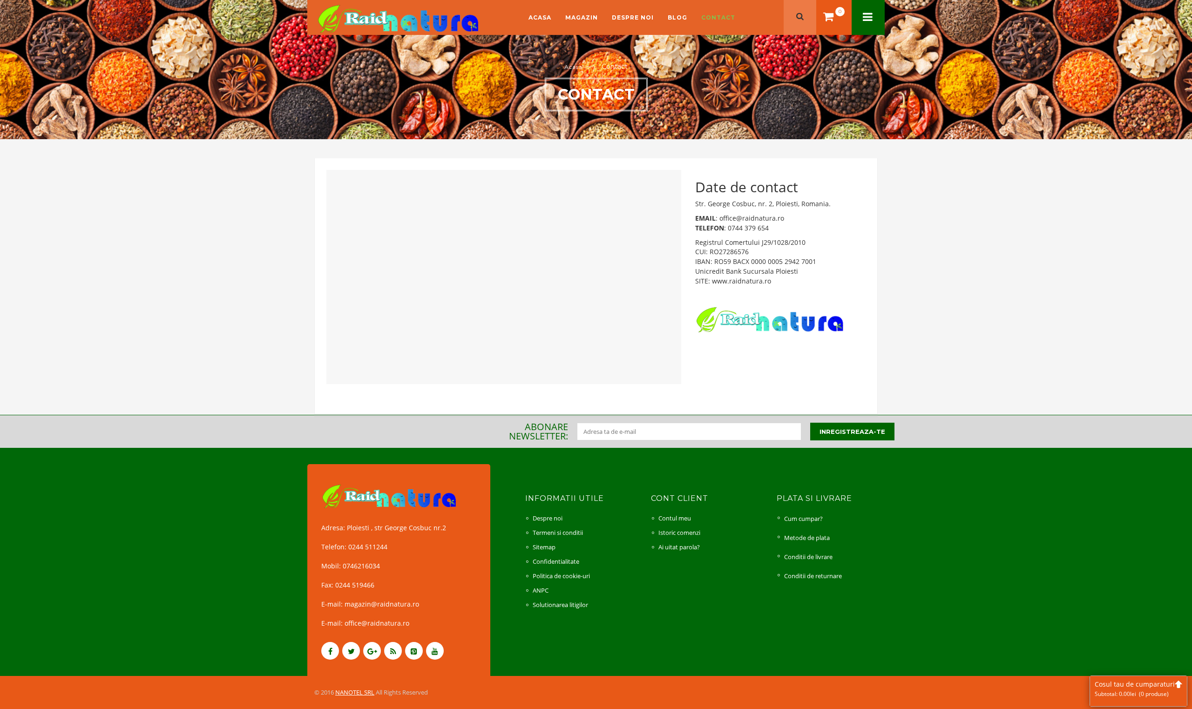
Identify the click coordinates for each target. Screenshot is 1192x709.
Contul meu (674, 518)
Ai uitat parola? (679, 547)
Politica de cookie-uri (561, 576)
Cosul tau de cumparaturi (1135, 689)
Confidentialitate (556, 561)
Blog (677, 17)
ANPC (541, 590)
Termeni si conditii (558, 532)
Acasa (539, 17)
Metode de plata (807, 537)
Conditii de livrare (808, 557)
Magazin (581, 17)
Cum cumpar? (803, 518)
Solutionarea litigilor (560, 605)
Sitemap (544, 547)
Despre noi (633, 17)
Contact (718, 17)
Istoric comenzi (679, 532)
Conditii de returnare (813, 576)
